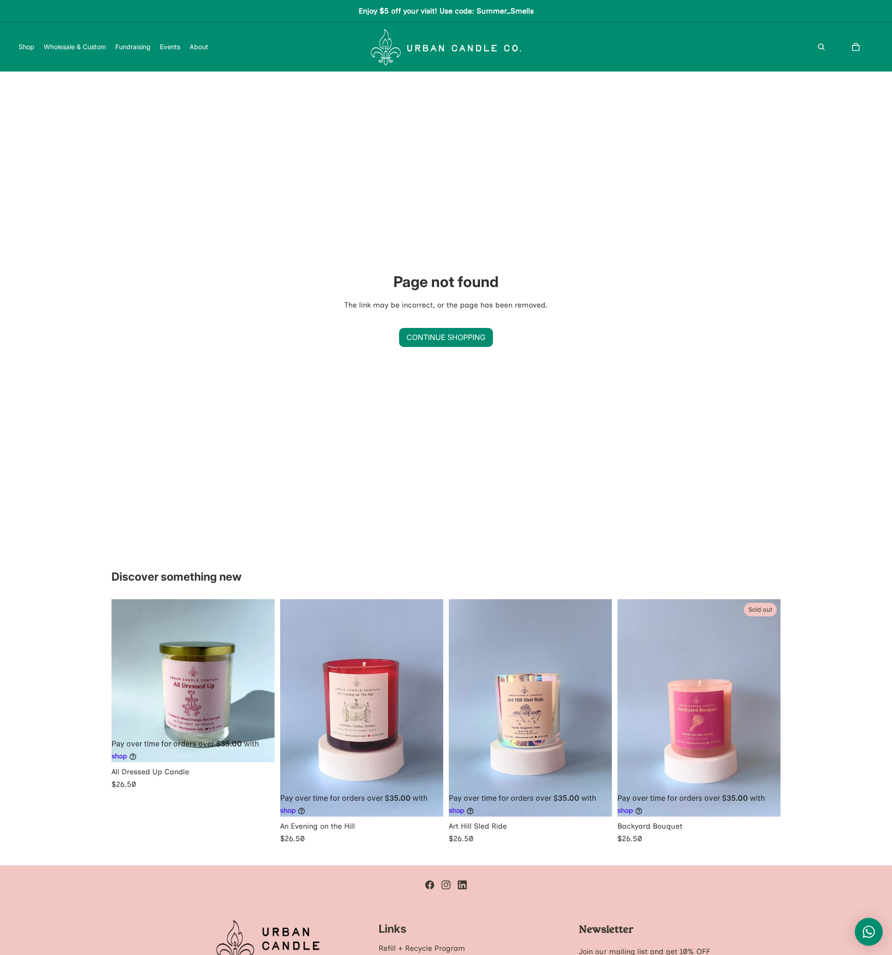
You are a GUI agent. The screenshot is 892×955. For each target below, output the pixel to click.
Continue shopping (446, 337)
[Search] (821, 47)
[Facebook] (429, 884)
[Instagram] (446, 884)
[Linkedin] (462, 884)
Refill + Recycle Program (422, 948)
